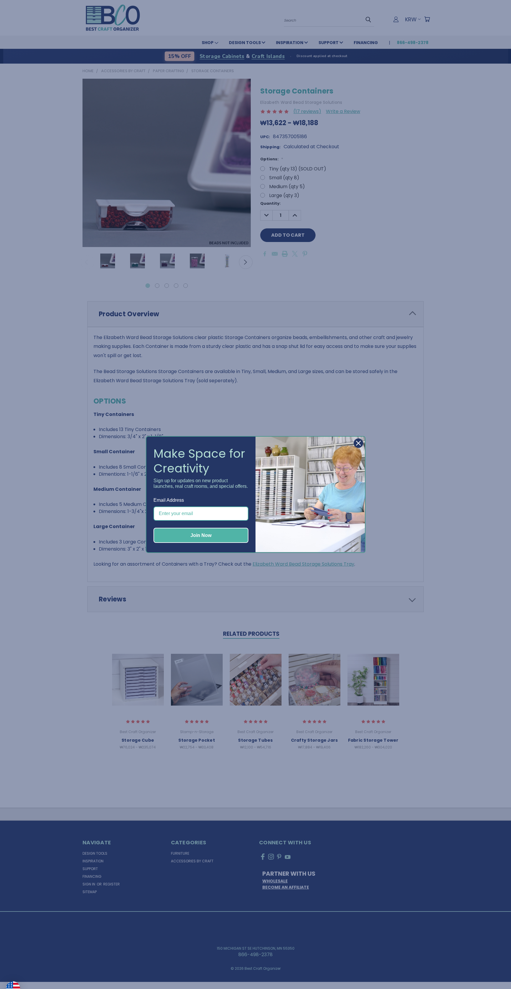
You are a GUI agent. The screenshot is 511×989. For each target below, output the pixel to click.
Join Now (200, 535)
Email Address (168, 500)
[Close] (358, 443)
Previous (494, 970)
